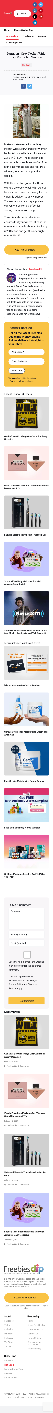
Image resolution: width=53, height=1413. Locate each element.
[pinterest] (40, 10)
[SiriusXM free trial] (26, 592)
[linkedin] (35, 22)
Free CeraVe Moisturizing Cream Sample (24, 781)
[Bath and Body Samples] (26, 789)
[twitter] (40, 4)
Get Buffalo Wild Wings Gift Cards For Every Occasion (25, 438)
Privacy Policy (15, 984)
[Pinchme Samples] (26, 835)
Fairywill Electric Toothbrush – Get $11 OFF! (25, 535)
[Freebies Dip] (8, 13)
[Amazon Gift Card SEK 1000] (26, 647)
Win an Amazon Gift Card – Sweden (21, 685)
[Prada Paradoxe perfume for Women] (26, 447)
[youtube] (40, 16)
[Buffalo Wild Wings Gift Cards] (26, 398)
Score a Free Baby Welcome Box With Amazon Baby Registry (22, 583)
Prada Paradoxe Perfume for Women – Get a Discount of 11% (26, 487)
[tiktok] (35, 16)
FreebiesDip (36, 269)
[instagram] (35, 10)
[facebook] (35, 4)
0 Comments (18, 79)
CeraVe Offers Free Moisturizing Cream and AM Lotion (25, 733)
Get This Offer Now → (26, 249)
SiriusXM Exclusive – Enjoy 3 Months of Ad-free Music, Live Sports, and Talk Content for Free (26, 632)
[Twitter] (30, 86)
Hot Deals (26, 65)
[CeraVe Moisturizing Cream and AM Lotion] (26, 693)
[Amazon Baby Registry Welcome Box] (26, 543)
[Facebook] (23, 86)
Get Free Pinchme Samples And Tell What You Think (24, 875)
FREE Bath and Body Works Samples (22, 827)
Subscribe (17, 370)
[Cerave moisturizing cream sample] (26, 742)
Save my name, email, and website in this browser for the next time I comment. (26, 965)
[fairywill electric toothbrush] (26, 496)
